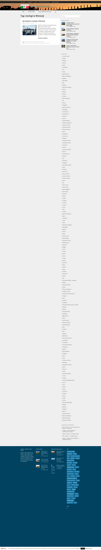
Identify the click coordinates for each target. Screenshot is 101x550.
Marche (64, 231)
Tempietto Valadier (66, 373)
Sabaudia (64, 333)
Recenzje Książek (31, 11)
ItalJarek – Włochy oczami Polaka (39, 6)
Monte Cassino (65, 236)
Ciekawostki (65, 134)
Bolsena (64, 91)
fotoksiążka (76, 467)
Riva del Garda (65, 320)
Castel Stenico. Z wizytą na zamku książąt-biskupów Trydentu (72, 35)
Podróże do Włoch (66, 284)
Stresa (63, 367)
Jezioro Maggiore (66, 189)
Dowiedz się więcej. (88, 548)
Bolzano (64, 94)
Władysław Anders (69, 502)
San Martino (65, 340)
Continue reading (42, 38)
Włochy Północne (41, 41)
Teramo (64, 375)
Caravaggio (64, 109)
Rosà (63, 327)
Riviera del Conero (66, 322)
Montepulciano (65, 242)
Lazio (63, 209)
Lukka (63, 222)
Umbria (64, 387)
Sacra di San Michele (66, 338)
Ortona (63, 249)
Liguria (63, 216)
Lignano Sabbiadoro (66, 213)
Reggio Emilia (65, 316)
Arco (63, 69)
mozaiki (78, 480)
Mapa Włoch (30, 2)
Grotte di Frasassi (66, 176)
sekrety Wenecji (70, 491)
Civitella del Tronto (66, 140)
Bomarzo (64, 96)
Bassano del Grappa (66, 87)
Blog (23, 11)
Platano (64, 282)
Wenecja (35, 41)
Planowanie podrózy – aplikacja (69, 280)
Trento (63, 382)
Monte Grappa (65, 238)
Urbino (63, 389)
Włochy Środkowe (66, 418)
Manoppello (65, 227)
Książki (63, 196)
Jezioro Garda (65, 187)
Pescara (64, 260)
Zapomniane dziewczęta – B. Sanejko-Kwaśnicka (70, 439)
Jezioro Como (65, 185)
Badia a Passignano (66, 76)
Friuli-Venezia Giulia (66, 165)
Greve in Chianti (65, 173)
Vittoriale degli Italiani (67, 402)
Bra (63, 100)
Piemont (64, 267)
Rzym (63, 331)
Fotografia (64, 162)
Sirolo (63, 358)
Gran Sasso (64, 171)
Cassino (64, 118)
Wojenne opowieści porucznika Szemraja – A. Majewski (60, 466)
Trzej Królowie (70, 496)
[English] (1, 548)
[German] (3, 548)
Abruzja (64, 58)
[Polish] (55, 11)
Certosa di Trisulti (66, 129)
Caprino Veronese (66, 107)
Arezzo (63, 71)
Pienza (63, 269)
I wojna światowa (70, 471)
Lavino (63, 207)
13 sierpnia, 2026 (71, 37)
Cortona (64, 147)
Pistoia (63, 276)
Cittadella (64, 138)
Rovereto (64, 329)
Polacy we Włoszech (66, 289)
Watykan (64, 404)
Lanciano (64, 205)
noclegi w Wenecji (29, 43)
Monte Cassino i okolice (71, 480)
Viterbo (64, 400)
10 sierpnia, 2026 (71, 43)
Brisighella (64, 105)
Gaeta (63, 167)
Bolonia (64, 89)
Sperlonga (64, 362)
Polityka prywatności (55, 2)
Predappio (64, 302)
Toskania (64, 378)
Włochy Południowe (66, 415)
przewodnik (69, 487)
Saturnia (64, 349)
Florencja (64, 156)
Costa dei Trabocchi (66, 149)
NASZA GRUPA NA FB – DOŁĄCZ (44, 2)
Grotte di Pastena (66, 178)
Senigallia (64, 353)
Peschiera (64, 262)
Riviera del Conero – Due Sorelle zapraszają (60, 459)
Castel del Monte (66, 120)
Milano (63, 233)
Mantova (64, 229)
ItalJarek (25, 23)
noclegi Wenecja (36, 43)
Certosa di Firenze (66, 127)
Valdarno (64, 393)
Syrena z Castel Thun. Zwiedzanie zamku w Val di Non (72, 47)
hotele (24, 43)
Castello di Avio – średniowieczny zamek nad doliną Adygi (72, 24)
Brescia (64, 102)
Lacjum (76, 473)
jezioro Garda (77, 471)
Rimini (63, 318)
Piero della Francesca (75, 484)
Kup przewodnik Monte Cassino (45, 11)
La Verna (64, 202)
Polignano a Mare (66, 291)
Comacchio (64, 145)
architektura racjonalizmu (75, 456)
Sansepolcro (65, 347)
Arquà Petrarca (65, 74)
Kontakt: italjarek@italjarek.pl (26, 464)
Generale (64, 169)
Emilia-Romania (65, 154)
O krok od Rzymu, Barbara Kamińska (44, 460)
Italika (63, 180)
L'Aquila (64, 198)
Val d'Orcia (64, 391)
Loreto (63, 220)
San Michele (65, 342)
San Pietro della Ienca (67, 344)
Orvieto (64, 251)
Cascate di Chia (65, 114)
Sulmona (64, 369)
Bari (63, 82)
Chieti (63, 131)
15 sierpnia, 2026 (71, 31)
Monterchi (64, 244)
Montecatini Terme (66, 240)
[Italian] (4, 548)
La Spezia (64, 200)
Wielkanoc (64, 409)
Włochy (64, 411)
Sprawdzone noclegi (27, 41)
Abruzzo (74, 453)
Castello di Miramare (67, 122)
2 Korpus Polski (65, 56)
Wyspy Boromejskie (66, 420)
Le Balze (64, 211)
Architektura (65, 67)
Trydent (76, 493)
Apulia (63, 65)
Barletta (64, 85)
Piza (63, 278)
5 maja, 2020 (60, 468)
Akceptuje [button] (82, 548)
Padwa (63, 253)
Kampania (64, 193)
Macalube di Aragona (67, 225)
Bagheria (64, 78)
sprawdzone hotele (42, 43)
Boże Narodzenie (66, 98)
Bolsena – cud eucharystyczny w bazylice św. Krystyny (71, 427)
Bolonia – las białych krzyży (73, 433)
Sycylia (63, 371)
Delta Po (64, 151)
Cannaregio (69, 462)
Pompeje (64, 296)
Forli (63, 158)
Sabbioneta (64, 335)
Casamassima (65, 111)
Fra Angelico (69, 469)
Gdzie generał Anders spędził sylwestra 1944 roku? (60, 452)
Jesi (63, 182)
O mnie (35, 2)
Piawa (63, 264)
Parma (63, 256)
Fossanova (64, 160)
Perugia (64, 258)
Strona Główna (23, 2)
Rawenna (64, 307)
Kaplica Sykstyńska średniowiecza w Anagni (68, 431)
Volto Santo (73, 498)
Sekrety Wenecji (65, 351)
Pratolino (64, 300)
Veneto (32, 41)
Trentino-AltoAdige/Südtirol (68, 380)
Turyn (63, 384)
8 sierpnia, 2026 (71, 49)
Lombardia (64, 218)
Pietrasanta (64, 273)
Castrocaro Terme (66, 125)
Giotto (74, 469)
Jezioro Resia (65, 191)
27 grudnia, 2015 (60, 454)
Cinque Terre (65, 136)
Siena (63, 355)
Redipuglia (64, 313)
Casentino (64, 116)
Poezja (63, 287)
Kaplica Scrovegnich (70, 473)
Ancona (64, 63)
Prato (63, 298)
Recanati (64, 309)
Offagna (64, 247)
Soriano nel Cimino (66, 360)
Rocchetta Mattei (66, 324)
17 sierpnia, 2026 (71, 26)
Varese (63, 395)
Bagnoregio (64, 80)
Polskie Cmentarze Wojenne (68, 293)
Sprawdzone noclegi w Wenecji (33, 21)
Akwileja (64, 60)
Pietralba (64, 271)
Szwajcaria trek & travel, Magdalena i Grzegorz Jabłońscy (72, 41)
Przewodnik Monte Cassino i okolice (70, 304)
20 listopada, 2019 (61, 461)
